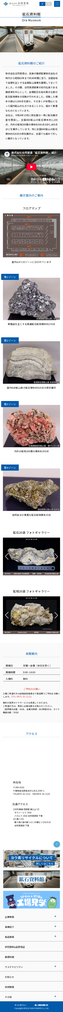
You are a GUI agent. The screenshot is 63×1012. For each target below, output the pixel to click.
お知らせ (9, 977)
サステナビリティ (14, 967)
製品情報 (9, 937)
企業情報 (9, 917)
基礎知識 (9, 957)
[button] (7, 556)
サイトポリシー (21, 1005)
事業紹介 (9, 927)
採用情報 (9, 987)
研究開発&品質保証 (15, 947)
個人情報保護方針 (41, 1005)
